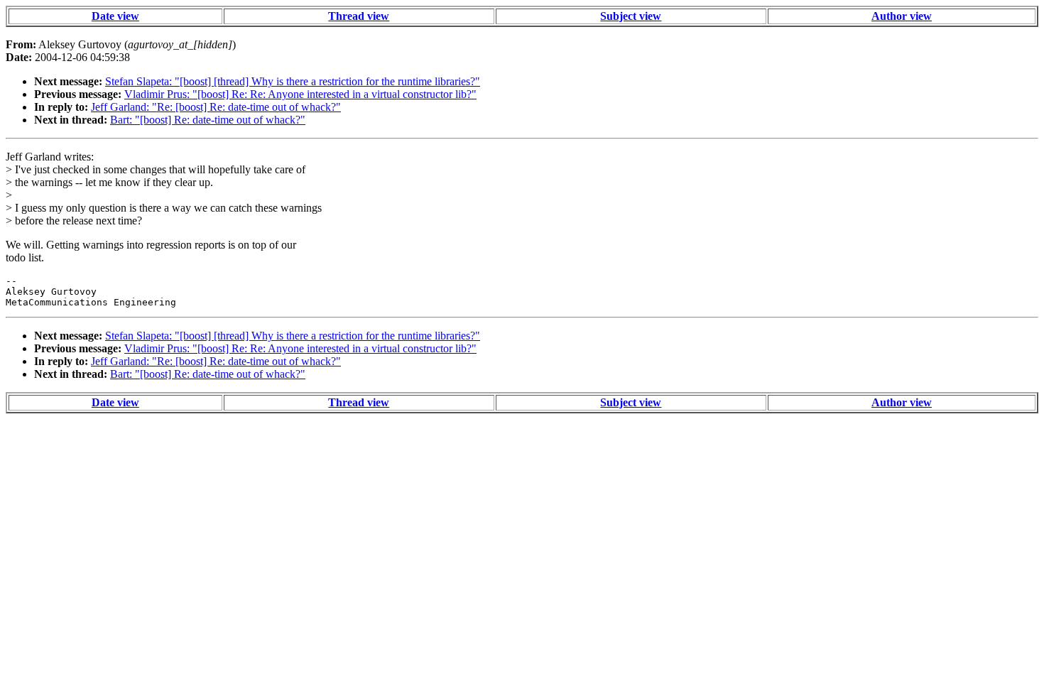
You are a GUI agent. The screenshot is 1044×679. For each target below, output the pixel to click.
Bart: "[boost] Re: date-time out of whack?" (207, 120)
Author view (901, 16)
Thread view (358, 16)
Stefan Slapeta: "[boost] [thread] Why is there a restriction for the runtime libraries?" (292, 81)
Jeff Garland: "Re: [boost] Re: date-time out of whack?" (216, 107)
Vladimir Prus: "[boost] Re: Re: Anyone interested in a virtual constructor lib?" (300, 94)
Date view (115, 16)
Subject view (630, 16)
